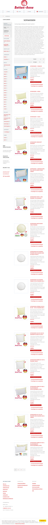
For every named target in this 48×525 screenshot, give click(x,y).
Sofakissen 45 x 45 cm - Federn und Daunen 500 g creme (37, 416)
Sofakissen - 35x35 (35, 116)
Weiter (24, 469)
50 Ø (5, 104)
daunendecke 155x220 (6, 171)
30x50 (5, 90)
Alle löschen (6, 35)
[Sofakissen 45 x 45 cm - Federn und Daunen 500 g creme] (21, 421)
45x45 (5, 78)
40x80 (5, 81)
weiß (5, 139)
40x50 (5, 83)
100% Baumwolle (7, 66)
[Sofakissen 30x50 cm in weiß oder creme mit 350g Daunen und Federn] (21, 175)
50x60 (5, 99)
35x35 (5, 88)
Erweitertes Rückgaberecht (23, 485)
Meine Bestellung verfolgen (37, 488)
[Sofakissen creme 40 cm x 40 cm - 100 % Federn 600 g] (21, 313)
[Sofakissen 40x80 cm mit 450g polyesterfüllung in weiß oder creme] (21, 449)
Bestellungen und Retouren (8, 498)
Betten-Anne (7, 51)
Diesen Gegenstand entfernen (10, 27)
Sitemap (4, 493)
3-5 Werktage (7, 131)
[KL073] (21, 203)
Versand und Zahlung (21, 483)
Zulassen (43, 520)
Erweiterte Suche (6, 496)
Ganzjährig (6, 59)
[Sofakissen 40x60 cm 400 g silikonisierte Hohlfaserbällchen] (21, 393)
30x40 (5, 92)
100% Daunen (7, 121)
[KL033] (21, 73)
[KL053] (21, 98)
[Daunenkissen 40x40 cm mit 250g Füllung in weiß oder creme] (21, 339)
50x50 (5, 85)
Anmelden (34, 483)
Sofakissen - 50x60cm (36, 66)
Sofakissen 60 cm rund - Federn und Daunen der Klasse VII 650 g (37, 253)
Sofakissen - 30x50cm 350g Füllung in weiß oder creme (37, 170)
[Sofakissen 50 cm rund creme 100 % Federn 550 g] (21, 286)
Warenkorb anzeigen (36, 485)
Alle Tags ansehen (6, 176)
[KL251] (21, 149)
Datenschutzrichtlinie (19, 523)
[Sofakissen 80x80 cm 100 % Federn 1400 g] (21, 366)
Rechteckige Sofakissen (6, 45)
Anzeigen (35, 62)
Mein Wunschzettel (35, 487)
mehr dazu (32, 77)
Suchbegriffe (5, 494)
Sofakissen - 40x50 (35, 91)
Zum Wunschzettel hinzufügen (37, 84)
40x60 (5, 74)
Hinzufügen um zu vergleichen (37, 86)
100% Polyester (7, 126)
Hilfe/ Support (20, 487)
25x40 (5, 108)
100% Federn (7, 123)
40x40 (5, 76)
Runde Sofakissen (7, 42)
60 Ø (5, 106)
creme (5, 137)
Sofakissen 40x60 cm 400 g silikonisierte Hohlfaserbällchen (37, 388)
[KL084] (21, 123)
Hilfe (33, 490)
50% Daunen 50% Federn (7, 115)
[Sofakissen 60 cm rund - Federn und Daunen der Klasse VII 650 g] (21, 258)
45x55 (5, 97)
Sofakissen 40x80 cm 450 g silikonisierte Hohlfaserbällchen (37, 444)
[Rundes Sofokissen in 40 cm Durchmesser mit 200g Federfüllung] (21, 230)
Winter (5, 56)
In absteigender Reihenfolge (43, 59)
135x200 (6, 71)
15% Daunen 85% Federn (7, 119)
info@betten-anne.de (7, 508)
